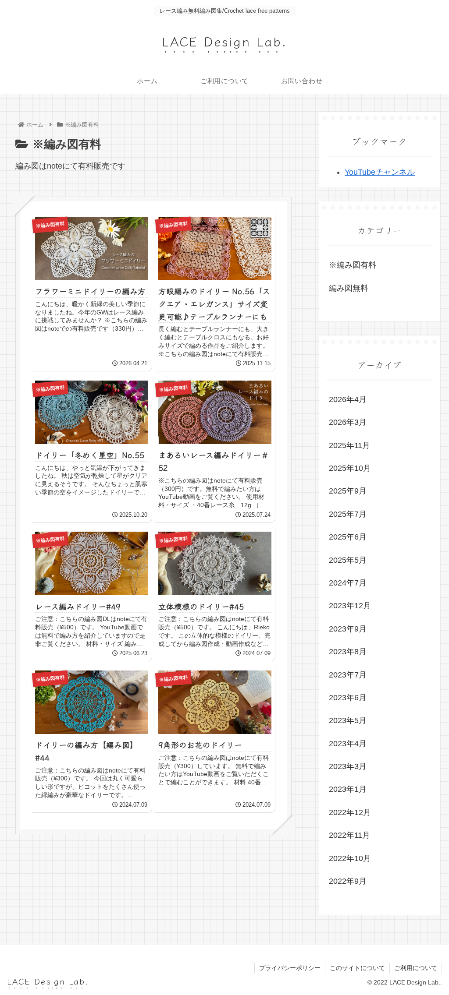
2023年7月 (348, 674)
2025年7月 (348, 514)
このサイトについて (357, 967)
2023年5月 (348, 720)
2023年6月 (348, 697)
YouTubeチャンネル (380, 172)
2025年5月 (348, 560)
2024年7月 (348, 583)
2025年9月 (348, 491)
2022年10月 (350, 858)
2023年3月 (348, 766)
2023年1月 (348, 789)
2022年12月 (350, 812)
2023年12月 (350, 605)
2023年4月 (348, 743)
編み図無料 (348, 288)
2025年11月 (349, 445)
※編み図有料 (352, 265)
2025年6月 (348, 537)
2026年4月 (348, 399)
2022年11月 (349, 835)
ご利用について (415, 967)
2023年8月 (348, 651)
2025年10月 (350, 468)
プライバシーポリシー (290, 967)
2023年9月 (348, 629)
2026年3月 (348, 422)
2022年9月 (348, 881)
